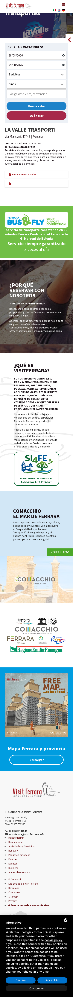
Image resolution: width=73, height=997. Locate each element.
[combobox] (36, 74)
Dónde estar (36, 106)
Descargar (37, 760)
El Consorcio (15, 879)
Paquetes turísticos (19, 855)
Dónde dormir (16, 837)
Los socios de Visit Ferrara (23, 883)
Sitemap (13, 896)
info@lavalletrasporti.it (20, 146)
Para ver (13, 859)
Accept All (52, 980)
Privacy (12, 901)
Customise (36, 988)
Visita (60, 552)
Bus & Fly (13, 850)
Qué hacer (36, 115)
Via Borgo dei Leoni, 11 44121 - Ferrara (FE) (17, 819)
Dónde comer (16, 842)
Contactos (14, 892)
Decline (21, 980)
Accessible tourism (19, 872)
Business (13, 868)
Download (13, 888)
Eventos (13, 863)
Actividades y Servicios (21, 846)
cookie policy (54, 940)
